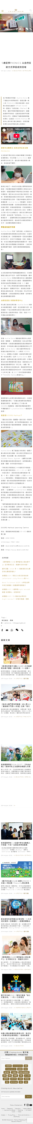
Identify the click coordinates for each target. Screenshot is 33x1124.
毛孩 (26, 1082)
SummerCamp (18, 1065)
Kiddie (19, 1111)
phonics (8, 623)
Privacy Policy (11, 1115)
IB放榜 (20, 1079)
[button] (2, 11)
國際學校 (6, 1079)
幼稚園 (15, 1075)
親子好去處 (14, 1082)
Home (2, 1108)
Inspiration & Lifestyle (24, 1007)
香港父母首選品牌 (24, 1072)
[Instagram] (28, 1105)
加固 (26, 1065)
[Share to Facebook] (17, 28)
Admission (28, 969)
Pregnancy (10, 1108)
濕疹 (7, 1082)
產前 (10, 1075)
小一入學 (27, 1075)
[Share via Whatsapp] (23, 28)
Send (28, 1058)
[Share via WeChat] (27, 28)
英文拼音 (5, 620)
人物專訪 (14, 1072)
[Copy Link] (30, 28)
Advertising (16, 1116)
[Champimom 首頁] (14, 11)
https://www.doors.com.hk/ (17, 550)
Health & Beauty (27, 1108)
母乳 (21, 1082)
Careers (3, 1115)
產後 (4, 1075)
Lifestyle (19, 678)
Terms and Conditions (23, 1115)
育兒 (25, 1069)
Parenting (20, 1110)
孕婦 (21, 1075)
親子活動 (26, 678)
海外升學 (13, 1079)
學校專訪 (27, 1079)
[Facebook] (25, 1105)
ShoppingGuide (10, 1069)
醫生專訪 (7, 1072)
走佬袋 (20, 1069)
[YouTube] (31, 1105)
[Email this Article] (20, 28)
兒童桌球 (8, 1065)
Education (18, 70)
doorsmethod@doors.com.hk (18, 546)
